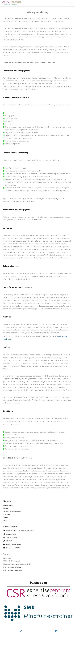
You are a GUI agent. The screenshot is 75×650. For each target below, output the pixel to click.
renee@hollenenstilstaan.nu (13, 544)
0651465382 (9, 541)
